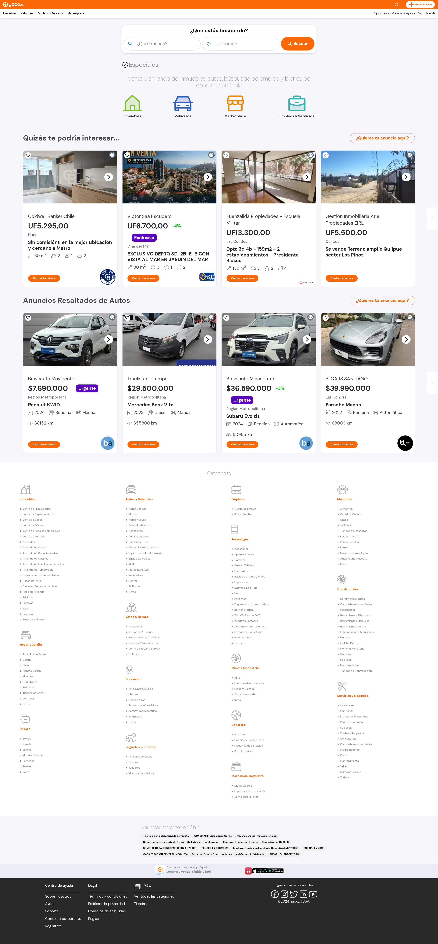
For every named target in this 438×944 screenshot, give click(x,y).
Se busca (28, 687)
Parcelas (28, 603)
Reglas (93, 918)
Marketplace (76, 13)
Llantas (133, 581)
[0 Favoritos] (226, 155)
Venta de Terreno (34, 536)
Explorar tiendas (382, 13)
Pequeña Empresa (351, 722)
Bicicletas (240, 734)
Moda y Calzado (33, 755)
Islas (25, 608)
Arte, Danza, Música (140, 689)
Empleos (237, 499)
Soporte (52, 911)
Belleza (25, 729)
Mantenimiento (349, 665)
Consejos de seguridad (404, 13)
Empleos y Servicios (50, 13)
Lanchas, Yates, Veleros (143, 643)
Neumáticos (135, 575)
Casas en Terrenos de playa (40, 586)
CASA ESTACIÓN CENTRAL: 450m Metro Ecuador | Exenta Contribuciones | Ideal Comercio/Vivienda (203, 854)
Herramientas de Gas (353, 626)
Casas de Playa (32, 581)
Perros (344, 547)
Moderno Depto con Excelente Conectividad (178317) (265, 848)
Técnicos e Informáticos (143, 705)
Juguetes (134, 767)
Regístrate (53, 926)
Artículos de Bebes (34, 654)
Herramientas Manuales (354, 621)
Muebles (28, 676)
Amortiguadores (138, 536)
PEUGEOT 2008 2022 (215, 848)
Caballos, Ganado (351, 514)
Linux (237, 593)
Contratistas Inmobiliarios (356, 604)
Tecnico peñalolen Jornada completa (166, 835)
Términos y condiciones (107, 896)
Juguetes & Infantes (141, 747)
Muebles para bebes (141, 773)
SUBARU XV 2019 (314, 848)
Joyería (27, 744)
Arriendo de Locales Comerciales (43, 564)
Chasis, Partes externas (143, 547)
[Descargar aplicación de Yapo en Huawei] (248, 871)
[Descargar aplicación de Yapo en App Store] (260, 870)
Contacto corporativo (63, 918)
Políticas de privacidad (106, 903)
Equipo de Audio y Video (249, 576)
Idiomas (133, 694)
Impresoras (241, 582)
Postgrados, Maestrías (142, 711)
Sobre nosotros (58, 896)
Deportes (238, 725)
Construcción (347, 589)
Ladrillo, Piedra (349, 643)
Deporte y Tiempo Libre (249, 740)
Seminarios (135, 716)
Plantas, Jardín (32, 671)
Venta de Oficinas (34, 525)
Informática (241, 571)
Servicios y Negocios (352, 696)
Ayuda (50, 903)
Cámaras (240, 560)
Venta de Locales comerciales (41, 531)
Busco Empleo (243, 514)
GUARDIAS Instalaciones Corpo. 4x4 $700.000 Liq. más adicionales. (235, 835)
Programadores (350, 750)
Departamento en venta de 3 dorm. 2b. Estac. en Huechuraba (180, 842)
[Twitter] (294, 894)
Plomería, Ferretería (352, 648)
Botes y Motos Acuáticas (144, 637)
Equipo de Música (139, 558)
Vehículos (27, 13)
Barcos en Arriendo (140, 632)
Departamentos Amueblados (41, 575)
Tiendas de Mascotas (353, 531)
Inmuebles (9, 13)
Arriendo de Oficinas (35, 558)
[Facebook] (275, 894)
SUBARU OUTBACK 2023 (284, 854)
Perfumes (28, 761)
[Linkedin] (303, 894)
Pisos (26, 665)
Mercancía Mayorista (247, 776)
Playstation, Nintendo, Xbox (251, 604)
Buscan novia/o (349, 536)
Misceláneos (348, 610)
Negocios (28, 614)
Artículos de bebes (140, 756)
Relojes (27, 766)
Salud (343, 766)
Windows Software (246, 621)
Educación (133, 679)
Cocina (27, 660)
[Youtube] (313, 894)
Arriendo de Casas (34, 547)
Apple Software (244, 554)
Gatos (344, 520)
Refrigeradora (243, 637)
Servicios (345, 654)
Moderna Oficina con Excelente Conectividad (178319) (256, 842)
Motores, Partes (138, 569)
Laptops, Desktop (245, 587)
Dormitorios (30, 682)
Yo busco (134, 654)
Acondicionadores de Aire (250, 626)
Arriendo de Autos (140, 525)
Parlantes (240, 599)
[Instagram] (284, 894)
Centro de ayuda (426, 13)
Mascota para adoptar (354, 553)
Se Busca (134, 586)
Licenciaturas (136, 700)
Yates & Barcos (137, 617)
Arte (237, 677)
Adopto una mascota (353, 558)
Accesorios (135, 531)
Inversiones (347, 705)
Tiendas (140, 903)
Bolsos (27, 738)
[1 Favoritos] (28, 155)
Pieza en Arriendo (33, 592)
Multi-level (346, 711)
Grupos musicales (245, 694)
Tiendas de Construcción (356, 671)
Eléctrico (345, 637)
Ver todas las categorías (154, 896)
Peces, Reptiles (349, 542)
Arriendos (29, 542)
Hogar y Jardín (31, 645)
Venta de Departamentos (39, 514)
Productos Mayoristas (354, 716)
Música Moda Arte (245, 668)
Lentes (27, 750)
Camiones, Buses (138, 542)
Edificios (28, 597)
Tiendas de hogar (33, 693)
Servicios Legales (350, 772)
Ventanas (29, 698)
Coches (133, 762)
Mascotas (344, 499)
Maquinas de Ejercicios (248, 745)
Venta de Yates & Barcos (144, 648)
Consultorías (348, 738)
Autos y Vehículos (139, 499)
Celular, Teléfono (244, 565)
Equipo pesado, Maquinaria (145, 553)
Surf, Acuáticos (243, 751)
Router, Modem (244, 610)
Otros (26, 704)
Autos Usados (137, 509)
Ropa (26, 772)
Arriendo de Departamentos (40, 553)
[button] (108, 177)
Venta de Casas (32, 520)
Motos (132, 514)
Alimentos (346, 509)
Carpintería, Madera (352, 599)
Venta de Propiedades (37, 509)
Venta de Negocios (352, 733)
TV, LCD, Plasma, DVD (247, 615)
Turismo (345, 777)
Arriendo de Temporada (38, 569)
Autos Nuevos (137, 520)
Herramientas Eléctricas (355, 615)
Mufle (131, 564)
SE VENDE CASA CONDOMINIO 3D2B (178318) (169, 848)
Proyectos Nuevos (34, 619)
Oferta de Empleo (245, 509)
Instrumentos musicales (249, 683)
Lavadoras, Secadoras (248, 632)
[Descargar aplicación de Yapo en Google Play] (276, 870)
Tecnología (239, 539)
